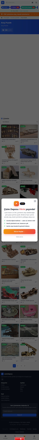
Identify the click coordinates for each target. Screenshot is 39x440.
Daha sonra (19, 237)
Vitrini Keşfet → (19, 232)
